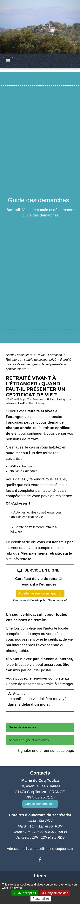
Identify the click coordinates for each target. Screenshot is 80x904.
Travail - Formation (49, 355)
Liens (40, 875)
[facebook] (40, 860)
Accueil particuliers (19, 355)
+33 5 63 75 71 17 (40, 797)
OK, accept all (26, 893)
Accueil (13, 210)
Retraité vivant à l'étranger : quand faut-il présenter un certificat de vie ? (38, 364)
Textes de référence (21, 727)
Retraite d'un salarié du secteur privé (31, 359)
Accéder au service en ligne (40, 593)
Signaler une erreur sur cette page (45, 750)
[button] (40, 529)
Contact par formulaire (40, 804)
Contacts (40, 773)
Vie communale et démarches (47, 210)
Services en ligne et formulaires (29, 740)
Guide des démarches (40, 215)
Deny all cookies (56, 893)
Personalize (40, 898)
